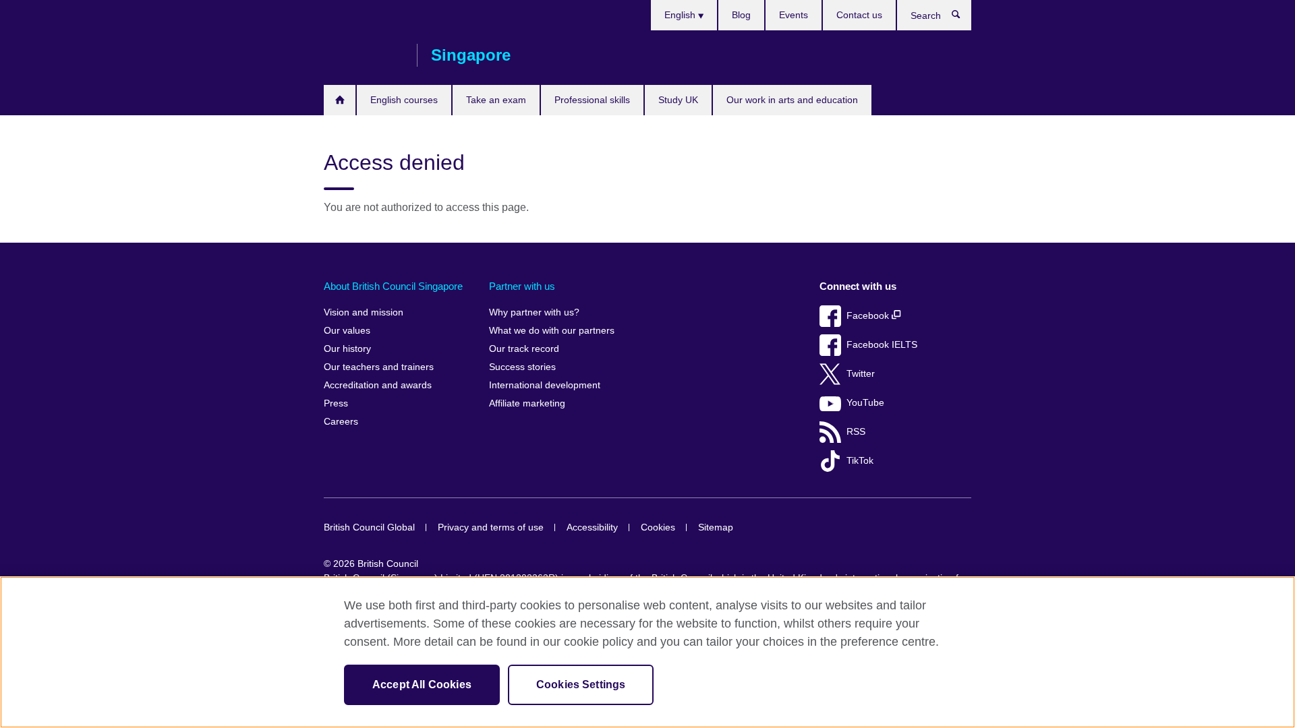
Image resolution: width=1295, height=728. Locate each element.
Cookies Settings (581, 684)
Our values (347, 331)
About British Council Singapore (393, 286)
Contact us (859, 14)
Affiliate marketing (527, 403)
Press (336, 403)
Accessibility (592, 527)
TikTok (859, 461)
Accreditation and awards (378, 385)
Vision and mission (363, 312)
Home (339, 100)
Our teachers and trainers (379, 367)
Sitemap (715, 527)
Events (793, 14)
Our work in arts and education (792, 99)
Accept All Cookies (421, 684)
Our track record (524, 349)
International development (544, 385)
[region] (647, 652)
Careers (341, 422)
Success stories (522, 367)
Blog (741, 14)
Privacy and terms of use (491, 527)
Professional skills (592, 99)
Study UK (678, 99)
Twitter (860, 374)
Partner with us (522, 286)
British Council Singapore (363, 55)
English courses (404, 99)
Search (962, 17)
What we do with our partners (551, 331)
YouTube (865, 403)
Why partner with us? (534, 312)
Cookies (658, 527)
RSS (855, 432)
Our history (347, 349)
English (681, 14)
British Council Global (369, 527)
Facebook (869, 316)
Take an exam (496, 99)
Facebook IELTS (881, 345)
